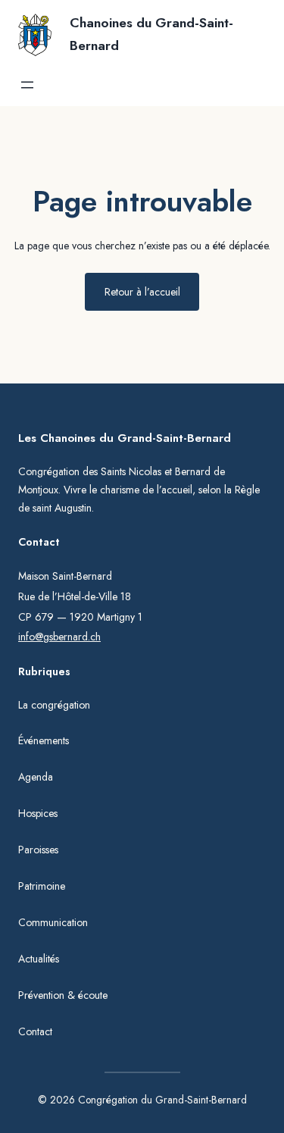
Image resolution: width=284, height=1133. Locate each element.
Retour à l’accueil (142, 291)
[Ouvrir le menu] (27, 85)
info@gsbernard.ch (59, 636)
